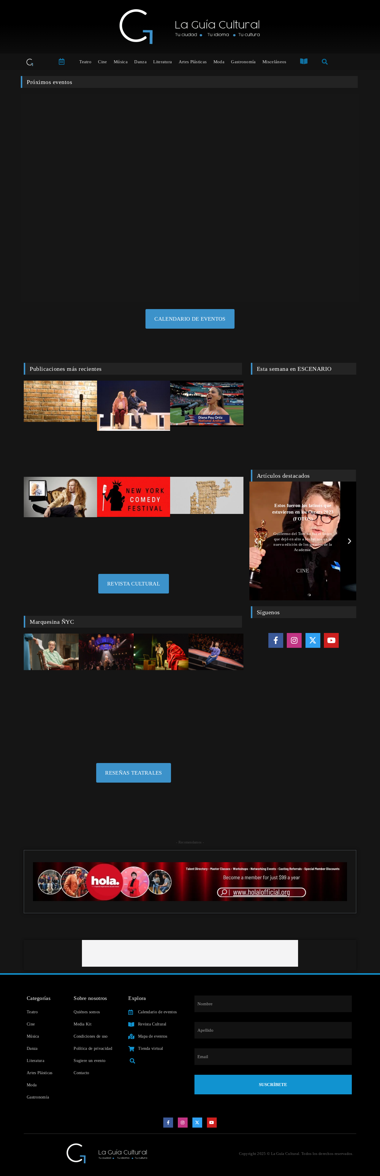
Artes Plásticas (193, 61)
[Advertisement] (190, 953)
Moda (218, 61)
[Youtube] (331, 640)
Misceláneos (274, 61)
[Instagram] (294, 640)
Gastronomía (243, 61)
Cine (102, 61)
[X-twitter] (312, 640)
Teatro (85, 61)
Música (121, 61)
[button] (256, 541)
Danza (140, 61)
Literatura (162, 61)
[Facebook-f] (275, 640)
